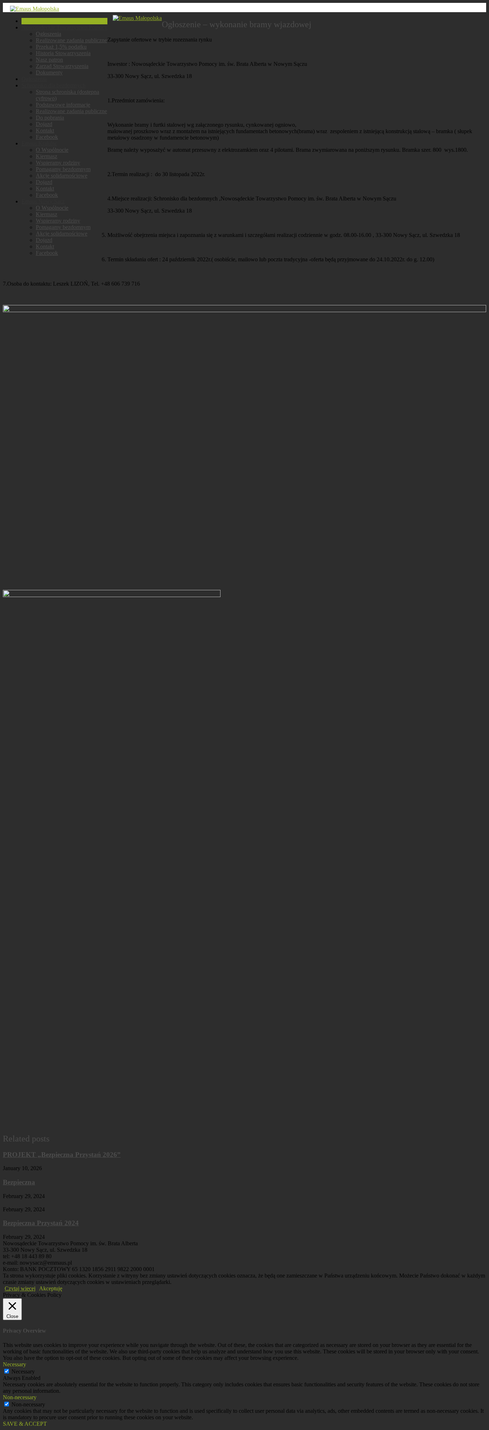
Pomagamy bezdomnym (63, 169)
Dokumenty (49, 72)
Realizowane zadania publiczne (71, 40)
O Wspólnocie (52, 150)
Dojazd (44, 124)
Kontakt (45, 130)
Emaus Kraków (39, 143)
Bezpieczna (19, 1182)
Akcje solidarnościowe (61, 176)
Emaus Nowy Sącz (43, 201)
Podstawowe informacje (63, 105)
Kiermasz (46, 156)
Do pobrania (50, 118)
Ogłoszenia (48, 34)
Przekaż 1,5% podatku (61, 47)
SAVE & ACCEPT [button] (25, 1424)
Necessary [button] (14, 1364)
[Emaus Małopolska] (34, 9)
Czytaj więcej (20, 1288)
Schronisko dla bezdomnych (53, 85)
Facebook (47, 137)
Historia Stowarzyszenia (63, 53)
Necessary (23, 1371)
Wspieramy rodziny (58, 163)
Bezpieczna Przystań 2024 (41, 1223)
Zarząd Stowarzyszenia (62, 66)
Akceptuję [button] (50, 1288)
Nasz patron (49, 60)
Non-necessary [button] (20, 1397)
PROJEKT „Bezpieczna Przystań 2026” (62, 1154)
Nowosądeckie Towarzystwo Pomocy (64, 27)
